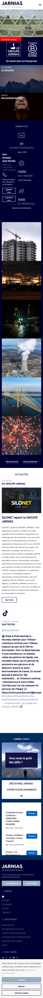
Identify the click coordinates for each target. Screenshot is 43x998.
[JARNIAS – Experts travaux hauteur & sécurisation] (21, 896)
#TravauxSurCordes (23, 695)
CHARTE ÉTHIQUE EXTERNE (14, 933)
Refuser (21, 986)
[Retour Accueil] (12, 4)
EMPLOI (5, 908)
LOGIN (4, 945)
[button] (40, 4)
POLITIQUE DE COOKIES (12, 941)
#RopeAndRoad (29, 699)
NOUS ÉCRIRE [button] (31, 883)
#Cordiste (7, 695)
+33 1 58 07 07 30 (11, 883)
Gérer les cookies (21, 993)
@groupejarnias (10, 630)
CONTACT (6, 912)
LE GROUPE (7, 904)
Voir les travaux (12, 461)
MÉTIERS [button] (5, 900)
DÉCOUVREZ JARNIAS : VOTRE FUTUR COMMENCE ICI (21, 789)
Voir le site (9, 600)
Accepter (21, 980)
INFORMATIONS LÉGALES (13, 929)
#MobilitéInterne (11, 699)
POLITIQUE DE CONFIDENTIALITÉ (16, 937)
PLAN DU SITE (8, 925)
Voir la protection (30, 461)
